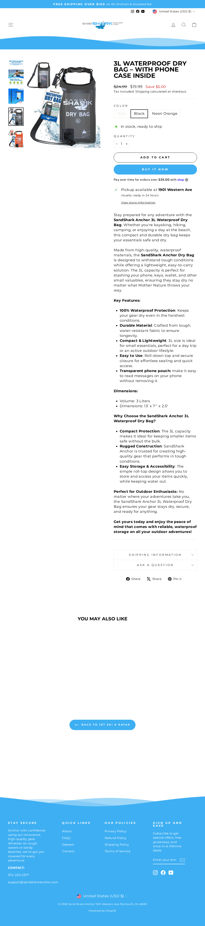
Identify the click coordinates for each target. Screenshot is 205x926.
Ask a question (155, 565)
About (67, 831)
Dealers (68, 844)
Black (139, 113)
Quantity (124, 136)
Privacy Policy (115, 831)
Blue (122, 113)
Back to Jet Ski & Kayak (105, 724)
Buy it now (155, 169)
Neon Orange (164, 113)
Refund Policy (116, 838)
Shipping (142, 91)
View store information (138, 202)
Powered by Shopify (102, 910)
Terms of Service (117, 851)
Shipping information (155, 555)
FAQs (66, 838)
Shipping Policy (117, 844)
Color (121, 106)
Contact (68, 851)
